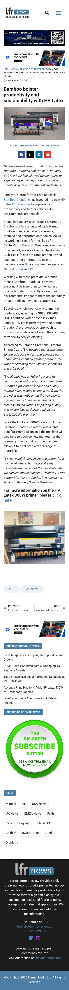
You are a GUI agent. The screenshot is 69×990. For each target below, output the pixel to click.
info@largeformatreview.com (34, 926)
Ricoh (9, 823)
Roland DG (43, 823)
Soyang (24, 823)
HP (11, 589)
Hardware (16, 69)
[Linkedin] (31, 938)
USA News (39, 804)
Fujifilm (52, 813)
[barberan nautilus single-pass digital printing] (34, 38)
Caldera (11, 833)
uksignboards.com (48, 958)
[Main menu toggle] (58, 13)
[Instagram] (38, 938)
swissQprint (30, 833)
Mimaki (11, 804)
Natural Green (13, 269)
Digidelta (12, 842)
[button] (47, 13)
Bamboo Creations (17, 199)
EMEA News (32, 813)
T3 (31, 269)
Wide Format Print (35, 69)
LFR (6, 69)
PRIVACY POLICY (35, 931)
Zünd (48, 833)
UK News (32, 589)
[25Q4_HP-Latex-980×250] (34, 57)
